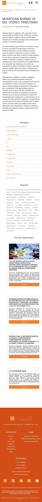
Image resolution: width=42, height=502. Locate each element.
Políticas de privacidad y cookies (31, 439)
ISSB (17, 213)
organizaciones (34, 215)
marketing (9, 215)
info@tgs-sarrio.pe (21, 468)
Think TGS (20, 228)
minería (24, 215)
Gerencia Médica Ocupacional (16, 127)
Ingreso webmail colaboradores (21, 472)
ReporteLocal (21, 218)
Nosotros (11, 436)
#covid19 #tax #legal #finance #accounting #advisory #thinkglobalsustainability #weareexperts (23, 194)
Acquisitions (22, 197)
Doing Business (11, 131)
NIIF (7, 142)
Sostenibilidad (10, 223)
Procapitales (10, 218)
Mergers (17, 215)
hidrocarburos (22, 210)
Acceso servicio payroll (21, 474)
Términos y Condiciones (31, 436)
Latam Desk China (12, 135)
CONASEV (9, 205)
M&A (35, 213)
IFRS (36, 210)
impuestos (10, 213)
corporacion (28, 205)
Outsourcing (10, 158)
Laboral (9, 139)
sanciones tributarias (13, 220)
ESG (7, 146)
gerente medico (11, 210)
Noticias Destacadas (13, 174)
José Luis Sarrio (26, 213)
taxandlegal (10, 226)
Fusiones (35, 207)
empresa (27, 208)
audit (17, 202)
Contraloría (18, 205)
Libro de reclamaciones (31, 441)
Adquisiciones (10, 200)
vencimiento (10, 231)
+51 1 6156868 (21, 462)
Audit (8, 170)
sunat (19, 223)
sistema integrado (27, 220)
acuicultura (31, 197)
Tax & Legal (10, 166)
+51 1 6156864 (21, 465)
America (36, 200)
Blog (11, 451)
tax (25, 223)
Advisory (9, 162)
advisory (20, 200)
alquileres (29, 200)
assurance (9, 202)
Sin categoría (11, 178)
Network (9, 150)
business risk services (28, 203)
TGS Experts (21, 226)
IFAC (30, 210)
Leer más (24, 284)
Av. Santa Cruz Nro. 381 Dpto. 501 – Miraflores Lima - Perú (20, 424)
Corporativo (10, 154)
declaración (18, 207)
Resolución (31, 218)
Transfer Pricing (30, 228)
